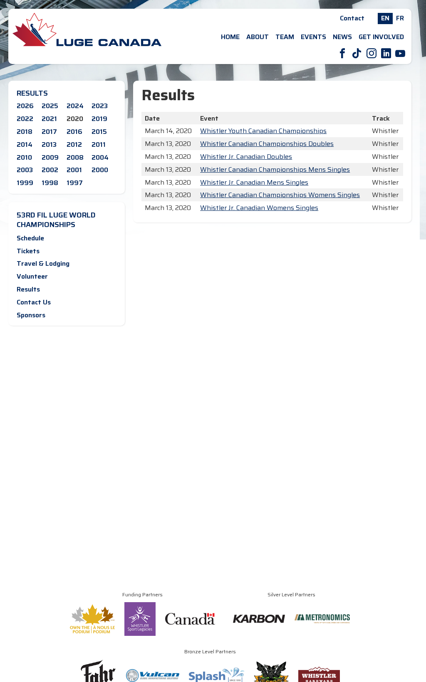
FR (400, 18)
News (342, 37)
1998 (50, 183)
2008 (75, 157)
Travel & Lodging (43, 263)
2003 (25, 170)
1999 (25, 183)
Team (284, 37)
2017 (49, 131)
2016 (74, 131)
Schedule (30, 238)
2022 (25, 119)
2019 (99, 119)
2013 (49, 144)
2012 (74, 144)
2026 (25, 106)
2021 (49, 119)
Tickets (28, 251)
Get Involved (381, 37)
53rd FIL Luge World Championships (56, 219)
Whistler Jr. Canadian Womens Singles (259, 208)
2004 (100, 157)
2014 (24, 144)
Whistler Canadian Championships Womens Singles (280, 195)
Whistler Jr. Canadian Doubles (246, 156)
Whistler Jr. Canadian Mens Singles (254, 182)
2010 (24, 157)
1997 (75, 183)
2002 (50, 170)
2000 (100, 170)
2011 (99, 144)
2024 (75, 106)
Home (230, 37)
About (257, 37)
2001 (74, 170)
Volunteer (32, 276)
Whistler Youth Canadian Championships (263, 131)
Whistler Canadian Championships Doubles (267, 143)
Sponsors (31, 315)
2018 (24, 131)
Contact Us (34, 302)
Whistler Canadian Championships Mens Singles (275, 169)
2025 (50, 106)
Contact (352, 18)
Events (313, 37)
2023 (100, 106)
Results (28, 289)
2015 (99, 131)
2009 (50, 157)
